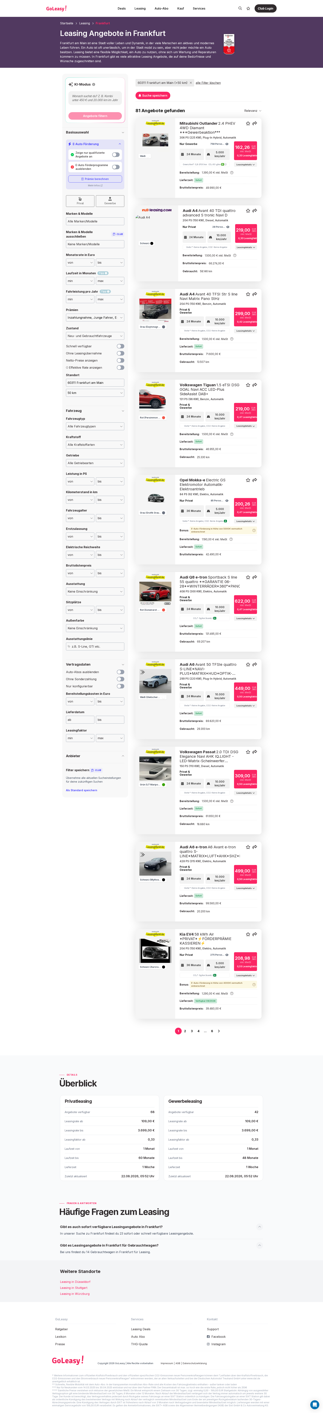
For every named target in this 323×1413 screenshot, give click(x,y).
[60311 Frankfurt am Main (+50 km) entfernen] (191, 83)
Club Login (265, 8)
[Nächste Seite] (219, 1031)
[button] (93, 84)
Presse (60, 1344)
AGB (178, 1363)
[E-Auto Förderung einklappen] (120, 144)
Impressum (167, 1363)
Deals (122, 8)
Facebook (218, 1336)
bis (99, 720)
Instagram (218, 1344)
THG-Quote (139, 1344)
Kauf (180, 8)
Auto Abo (138, 1336)
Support (213, 1329)
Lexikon (60, 1336)
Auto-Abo (161, 8)
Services (199, 8)
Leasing (140, 8)
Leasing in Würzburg (75, 1294)
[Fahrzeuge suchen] (240, 8)
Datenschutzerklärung (195, 1363)
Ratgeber (61, 1329)
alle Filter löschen (208, 83)
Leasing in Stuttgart (73, 1288)
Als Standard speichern (81, 790)
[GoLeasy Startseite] (69, 8)
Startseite (66, 23)
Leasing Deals (140, 1329)
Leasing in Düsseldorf (75, 1282)
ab (69, 720)
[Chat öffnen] (314, 1404)
